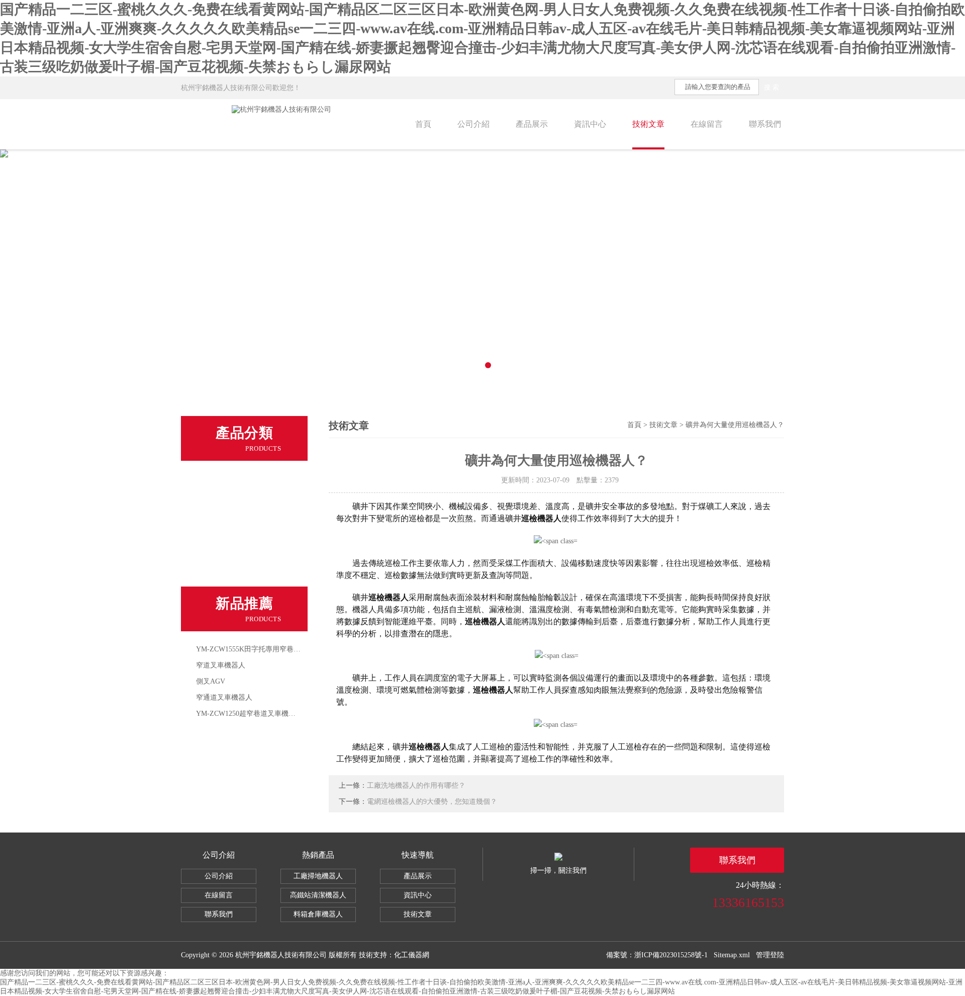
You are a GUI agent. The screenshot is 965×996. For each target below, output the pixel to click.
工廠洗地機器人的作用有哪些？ (416, 785)
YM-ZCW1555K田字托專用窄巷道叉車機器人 (266, 649)
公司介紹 (473, 124)
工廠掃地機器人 (318, 876)
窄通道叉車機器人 (224, 697)
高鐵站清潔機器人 (318, 895)
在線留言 (707, 124)
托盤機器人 (217, 527)
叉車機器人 (217, 481)
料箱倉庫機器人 (318, 914)
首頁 (423, 124)
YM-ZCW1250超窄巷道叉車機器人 (249, 713)
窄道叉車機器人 (220, 665)
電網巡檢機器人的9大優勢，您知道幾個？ (432, 801)
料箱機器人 (217, 504)
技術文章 (648, 124)
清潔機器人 (217, 573)
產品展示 (532, 124)
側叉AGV (210, 681)
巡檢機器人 (217, 550)
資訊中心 (590, 124)
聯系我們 (765, 124)
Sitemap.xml (732, 955)
